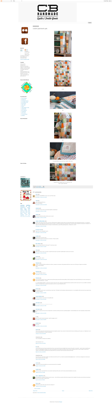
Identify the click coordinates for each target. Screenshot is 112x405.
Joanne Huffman (39, 296)
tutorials (25, 213)
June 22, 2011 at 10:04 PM (40, 359)
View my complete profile (24, 59)
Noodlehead (23, 99)
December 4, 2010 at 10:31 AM (41, 259)
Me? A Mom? (38, 243)
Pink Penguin (23, 103)
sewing (22, 205)
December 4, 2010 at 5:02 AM (41, 232)
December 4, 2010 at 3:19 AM (41, 226)
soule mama (23, 112)
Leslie (37, 256)
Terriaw (37, 288)
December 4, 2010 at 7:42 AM (41, 246)
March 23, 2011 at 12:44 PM (41, 343)
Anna (37, 250)
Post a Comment (37, 388)
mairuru (22, 106)
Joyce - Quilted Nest (39, 375)
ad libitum (23, 115)
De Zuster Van (38, 229)
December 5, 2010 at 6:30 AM (41, 299)
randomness (22, 207)
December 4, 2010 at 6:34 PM (41, 285)
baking (29, 213)
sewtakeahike (23, 108)
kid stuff (37, 187)
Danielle (37, 323)
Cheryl (37, 329)
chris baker (38, 302)
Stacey (37, 383)
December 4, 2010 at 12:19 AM (41, 197)
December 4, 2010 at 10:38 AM (41, 268)
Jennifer (37, 369)
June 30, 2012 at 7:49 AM (40, 379)
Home (63, 390)
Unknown (37, 271)
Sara (36, 194)
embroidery (22, 214)
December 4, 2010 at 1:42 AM (41, 217)
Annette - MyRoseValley (40, 221)
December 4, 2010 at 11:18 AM (41, 274)
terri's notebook (24, 110)
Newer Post (35, 390)
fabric (29, 208)
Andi (36, 200)
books (26, 215)
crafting (24, 216)
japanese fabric (24, 212)
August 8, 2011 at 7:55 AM (40, 372)
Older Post (90, 390)
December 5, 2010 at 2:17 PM (41, 305)
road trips (26, 216)
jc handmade (23, 111)
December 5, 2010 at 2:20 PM (41, 313)
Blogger (60, 401)
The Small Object (24, 114)
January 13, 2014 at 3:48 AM (41, 386)
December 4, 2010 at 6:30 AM (41, 240)
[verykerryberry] (26, 93)
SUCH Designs (24, 98)
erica (27, 49)
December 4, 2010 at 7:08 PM (41, 292)
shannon (37, 208)
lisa (36, 346)
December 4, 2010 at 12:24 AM (41, 204)
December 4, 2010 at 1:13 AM (41, 211)
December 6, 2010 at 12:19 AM (41, 326)
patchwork (40, 187)
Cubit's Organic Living (25, 107)
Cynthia (37, 236)
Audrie (37, 214)
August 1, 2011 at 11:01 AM (40, 365)
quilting (43, 187)
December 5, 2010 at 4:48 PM (41, 319)
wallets (29, 216)
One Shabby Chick (24, 102)
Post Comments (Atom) (42, 392)
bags (25, 208)
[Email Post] (43, 186)
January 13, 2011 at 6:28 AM (41, 333)
